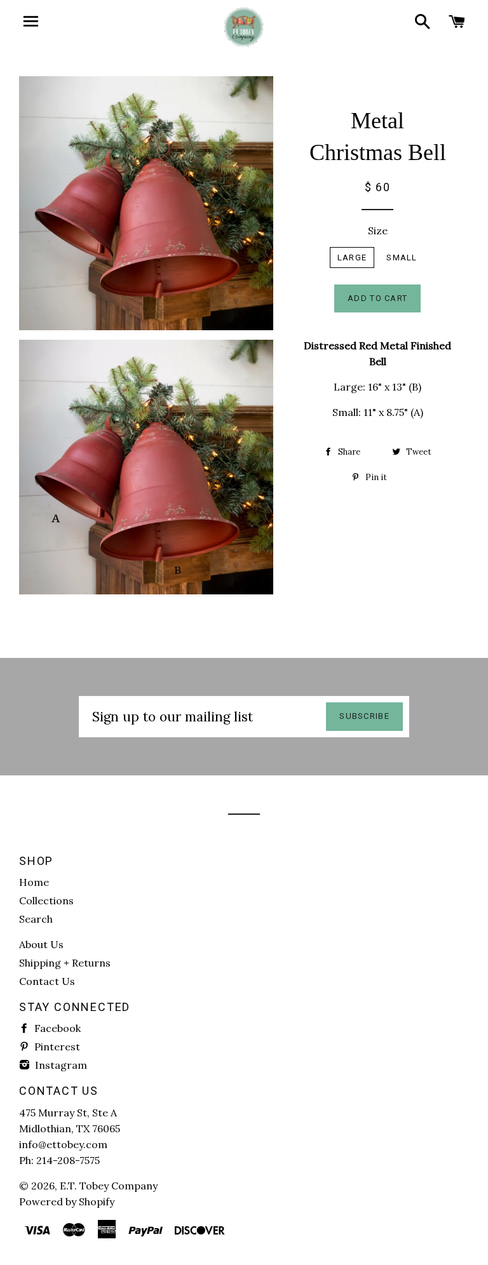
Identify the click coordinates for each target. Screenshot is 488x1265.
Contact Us (47, 981)
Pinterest (56, 1046)
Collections (46, 900)
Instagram (59, 1065)
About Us (41, 944)
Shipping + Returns (65, 962)
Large (352, 257)
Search (36, 919)
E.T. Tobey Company (109, 1185)
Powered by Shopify (66, 1201)
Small (401, 257)
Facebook (56, 1028)
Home (34, 882)
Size (378, 230)
